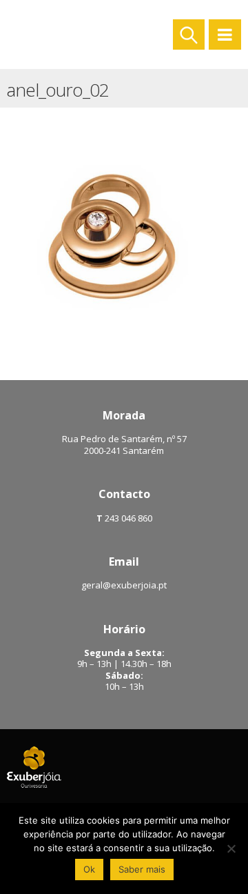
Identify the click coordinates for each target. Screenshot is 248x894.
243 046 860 (127, 518)
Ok (89, 869)
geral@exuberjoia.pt (124, 585)
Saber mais (141, 869)
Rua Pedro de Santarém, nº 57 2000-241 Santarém (124, 444)
